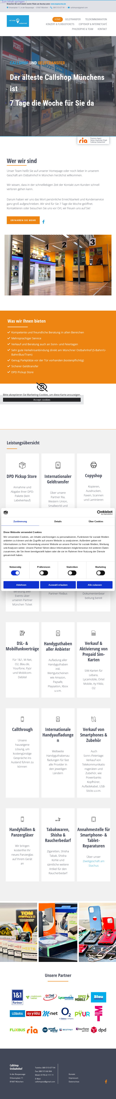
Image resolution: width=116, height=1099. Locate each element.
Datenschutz (74, 1081)
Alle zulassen (95, 585)
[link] (42, 387)
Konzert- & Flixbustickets (60, 24)
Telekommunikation (96, 19)
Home (58, 19)
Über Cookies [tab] (96, 521)
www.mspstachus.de (58, 4)
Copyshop (93, 475)
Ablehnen (21, 585)
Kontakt (102, 29)
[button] (23, 220)
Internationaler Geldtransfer (57, 479)
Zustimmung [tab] (20, 521)
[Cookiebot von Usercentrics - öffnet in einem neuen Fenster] (99, 512)
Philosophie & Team (82, 29)
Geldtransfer (73, 19)
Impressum (73, 1078)
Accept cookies (41, 399)
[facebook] (43, 221)
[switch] (43, 572)
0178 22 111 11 (47, 1075)
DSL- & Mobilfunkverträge (22, 646)
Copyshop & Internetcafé (93, 24)
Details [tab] (58, 521)
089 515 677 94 (59, 8)
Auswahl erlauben (58, 585)
